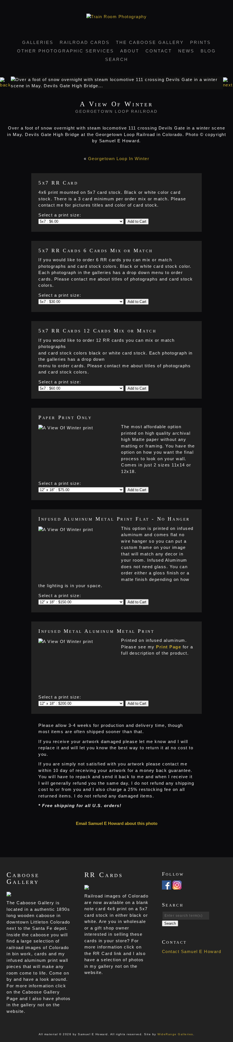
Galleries (37, 42)
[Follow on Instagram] (177, 886)
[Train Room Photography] (116, 16)
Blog (208, 50)
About (129, 50)
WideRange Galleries (175, 1034)
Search (116, 59)
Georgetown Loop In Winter (118, 158)
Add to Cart (137, 221)
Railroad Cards (85, 42)
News (186, 50)
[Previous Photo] (5, 84)
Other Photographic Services (65, 50)
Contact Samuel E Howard (191, 951)
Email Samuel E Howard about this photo (116, 823)
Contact (158, 50)
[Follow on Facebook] (166, 886)
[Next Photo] (228, 84)
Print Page (168, 646)
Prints (200, 42)
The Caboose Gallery (150, 42)
